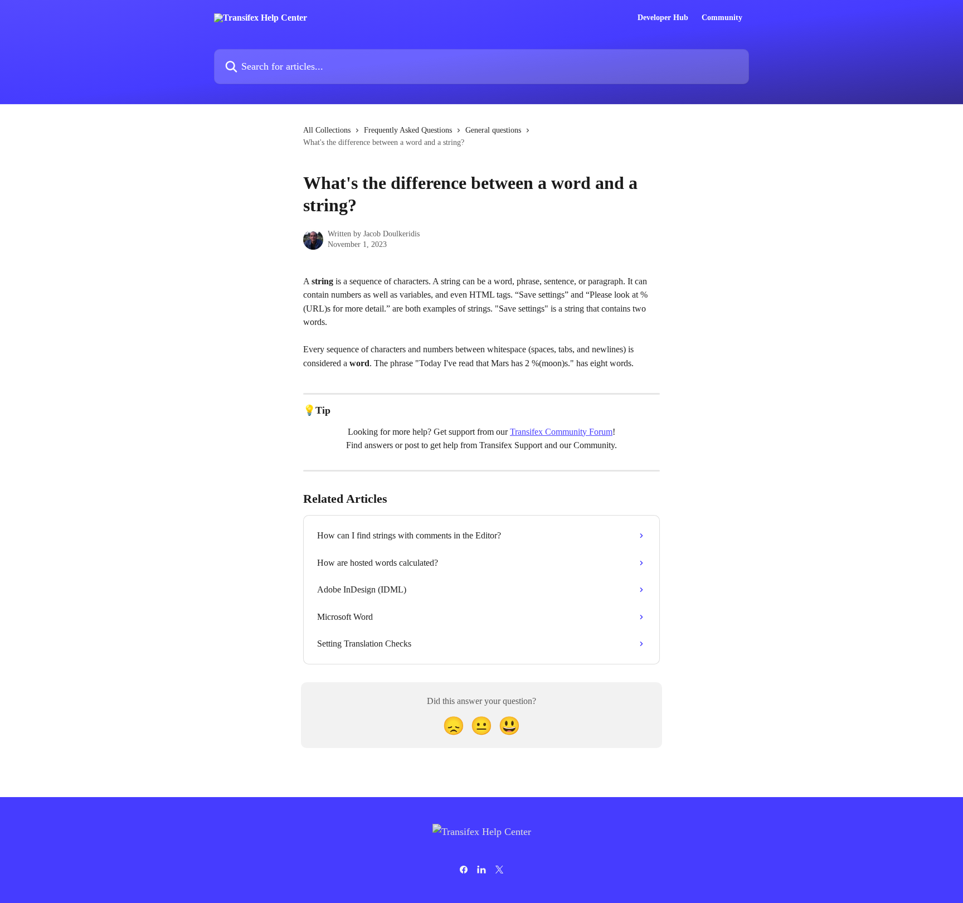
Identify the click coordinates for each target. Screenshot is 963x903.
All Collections (327, 130)
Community (722, 18)
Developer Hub (663, 18)
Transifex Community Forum (561, 431)
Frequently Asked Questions (408, 130)
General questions (493, 130)
